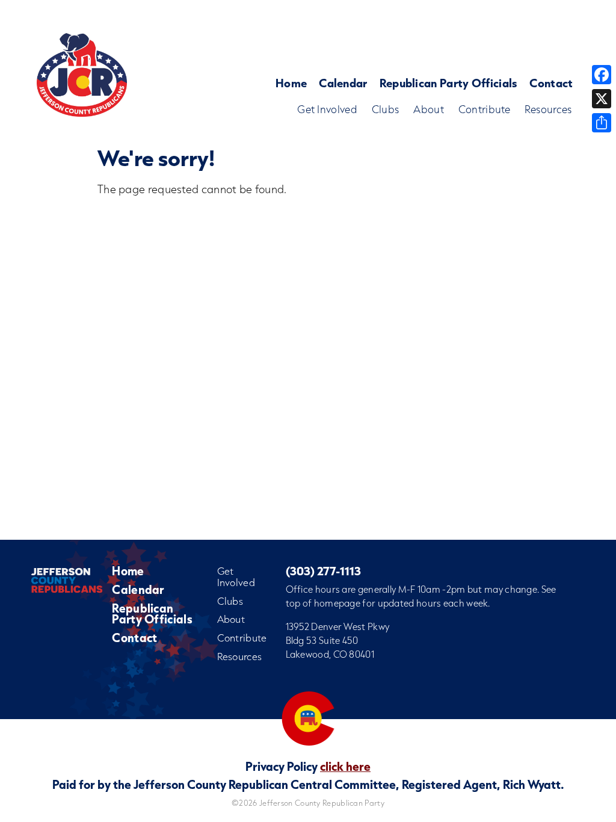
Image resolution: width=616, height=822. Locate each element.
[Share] (602, 123)
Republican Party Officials (449, 82)
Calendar (343, 82)
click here (345, 766)
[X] (602, 99)
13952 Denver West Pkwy (338, 626)
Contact (551, 82)
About (428, 109)
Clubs (385, 109)
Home (291, 82)
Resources (548, 109)
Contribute (484, 109)
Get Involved (327, 109)
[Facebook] (602, 75)
